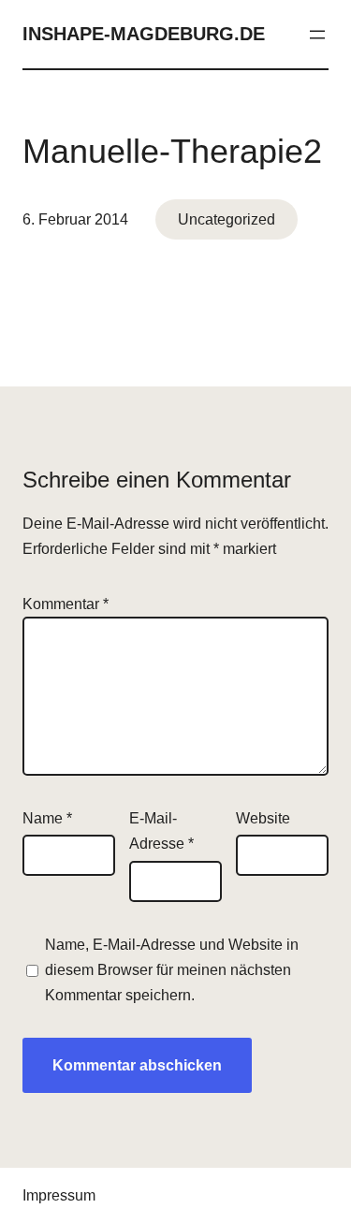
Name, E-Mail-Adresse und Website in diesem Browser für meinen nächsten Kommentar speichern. (172, 970)
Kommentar (65, 604)
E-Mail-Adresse (161, 831)
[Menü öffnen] (317, 34)
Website (263, 818)
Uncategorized (226, 219)
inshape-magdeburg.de (143, 33)
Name (47, 818)
